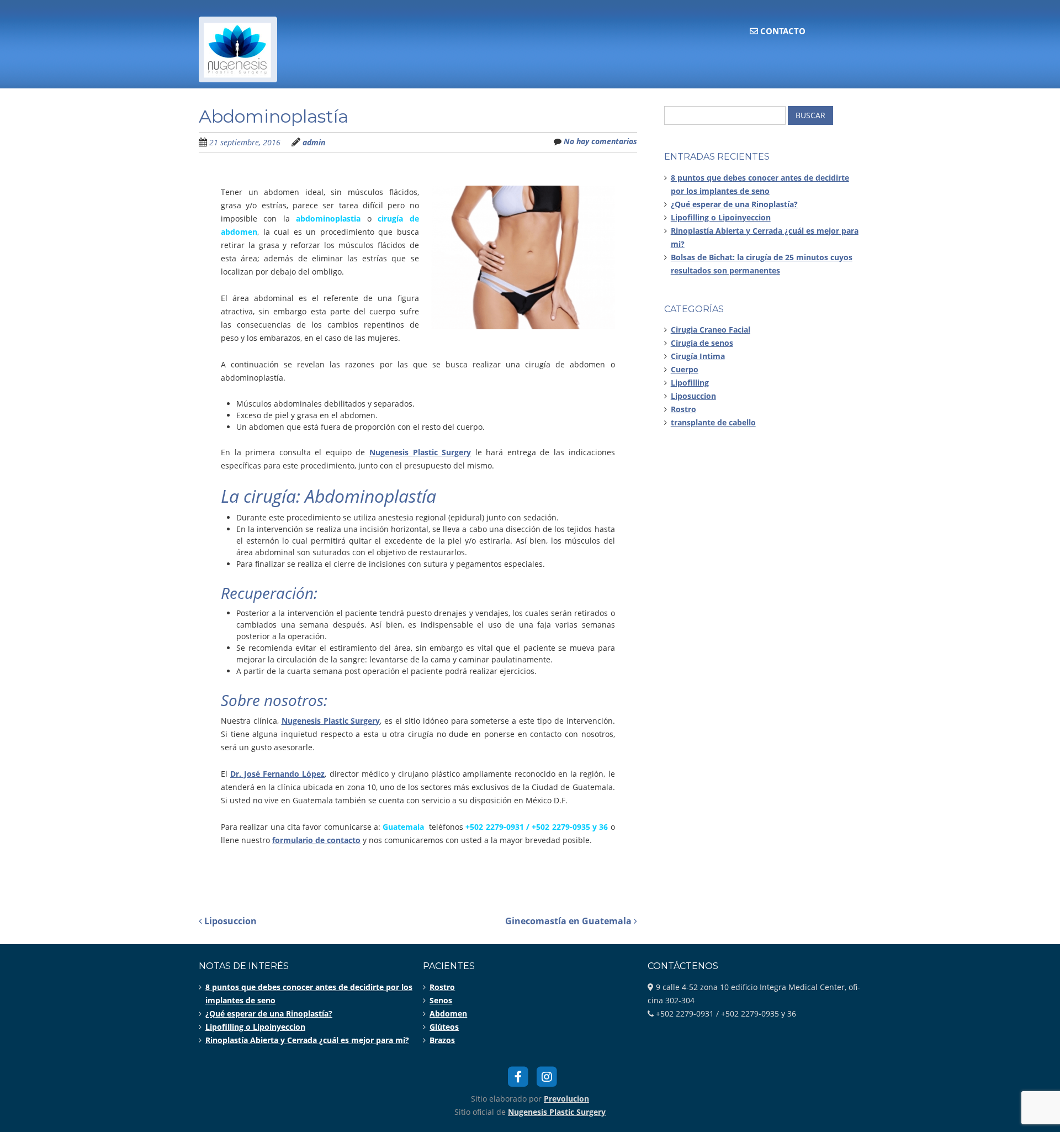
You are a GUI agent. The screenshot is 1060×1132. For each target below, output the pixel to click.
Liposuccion (229, 921)
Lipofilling (690, 382)
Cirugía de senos (702, 343)
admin (314, 142)
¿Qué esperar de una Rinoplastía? (734, 204)
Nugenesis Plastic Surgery (557, 1112)
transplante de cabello (713, 422)
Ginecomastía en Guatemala (569, 921)
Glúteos (444, 1027)
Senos (441, 1000)
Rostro (683, 409)
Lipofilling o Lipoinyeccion (721, 217)
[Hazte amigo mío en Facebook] (518, 1076)
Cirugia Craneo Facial (710, 329)
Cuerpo (684, 369)
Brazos (442, 1040)
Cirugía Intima (698, 356)
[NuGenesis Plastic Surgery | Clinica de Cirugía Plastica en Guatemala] (238, 68)
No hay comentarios (600, 141)
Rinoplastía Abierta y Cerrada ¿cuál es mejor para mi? (307, 1040)
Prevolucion (566, 1098)
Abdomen (448, 1013)
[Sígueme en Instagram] (547, 1076)
